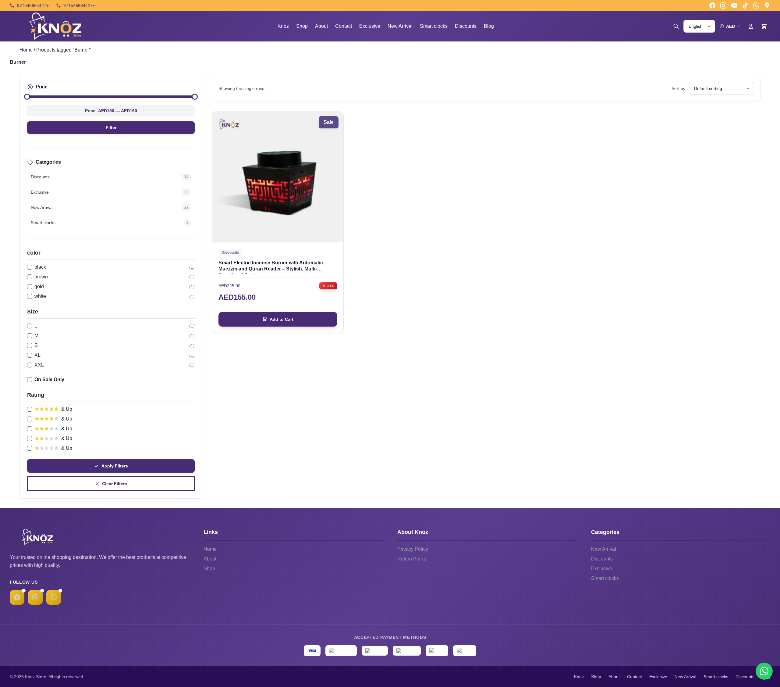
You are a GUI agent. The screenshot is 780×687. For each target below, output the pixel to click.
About (321, 26)
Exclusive (369, 26)
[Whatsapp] (756, 5)
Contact (343, 26)
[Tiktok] (745, 5)
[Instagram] (723, 5)
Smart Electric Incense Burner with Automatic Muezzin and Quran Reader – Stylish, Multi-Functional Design (270, 266)
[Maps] (767, 5)
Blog (489, 26)
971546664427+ (33, 5)
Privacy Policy (412, 549)
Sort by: (679, 88)
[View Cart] (764, 26)
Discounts (466, 26)
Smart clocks (434, 26)
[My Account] (751, 26)
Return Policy (412, 558)
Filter (111, 127)
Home (26, 49)
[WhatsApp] (53, 597)
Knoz (283, 26)
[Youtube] (734, 5)
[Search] (676, 26)
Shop (302, 26)
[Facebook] (712, 5)
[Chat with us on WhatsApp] (764, 671)
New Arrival (400, 26)
